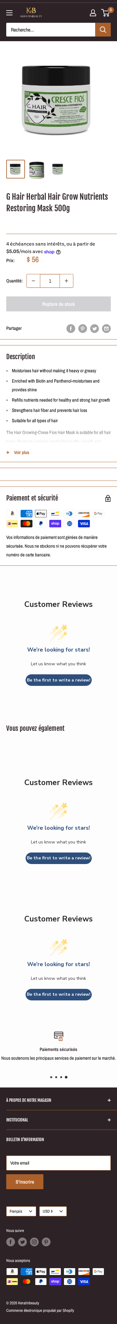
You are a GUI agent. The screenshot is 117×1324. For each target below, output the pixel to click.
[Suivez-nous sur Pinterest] (46, 1242)
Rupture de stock (58, 303)
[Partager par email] (106, 328)
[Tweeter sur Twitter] (94, 328)
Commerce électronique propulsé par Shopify (40, 1310)
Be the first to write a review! (58, 680)
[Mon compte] (93, 12)
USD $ (48, 1211)
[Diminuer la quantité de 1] (33, 280)
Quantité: (14, 280)
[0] (106, 13)
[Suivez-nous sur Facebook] (10, 1242)
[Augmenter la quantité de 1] (66, 280)
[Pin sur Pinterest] (82, 328)
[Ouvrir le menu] (9, 12)
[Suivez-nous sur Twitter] (22, 1242)
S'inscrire (25, 1181)
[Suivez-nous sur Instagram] (34, 1242)
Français (16, 1211)
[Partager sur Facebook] (70, 328)
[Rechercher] (103, 30)
